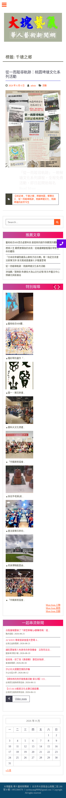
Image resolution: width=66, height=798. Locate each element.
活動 (44, 85)
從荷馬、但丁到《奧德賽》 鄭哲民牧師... (25, 659)
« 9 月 (8, 770)
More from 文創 (53, 611)
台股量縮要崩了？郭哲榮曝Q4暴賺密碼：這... (28, 630)
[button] (54, 287)
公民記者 (18, 196)
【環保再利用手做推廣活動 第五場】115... (26, 679)
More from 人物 (53, 605)
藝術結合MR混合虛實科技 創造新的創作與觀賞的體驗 (32, 242)
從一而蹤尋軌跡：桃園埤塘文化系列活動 (25, 266)
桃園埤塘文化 (42, 199)
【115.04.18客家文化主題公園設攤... (23, 689)
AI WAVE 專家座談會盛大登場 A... (22, 640)
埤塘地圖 (40, 196)
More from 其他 (53, 608)
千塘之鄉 (29, 196)
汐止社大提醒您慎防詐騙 (18, 669)
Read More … (29, 188)
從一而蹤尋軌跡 (26, 199)
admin (33, 85)
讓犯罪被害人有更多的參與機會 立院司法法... (28, 650)
